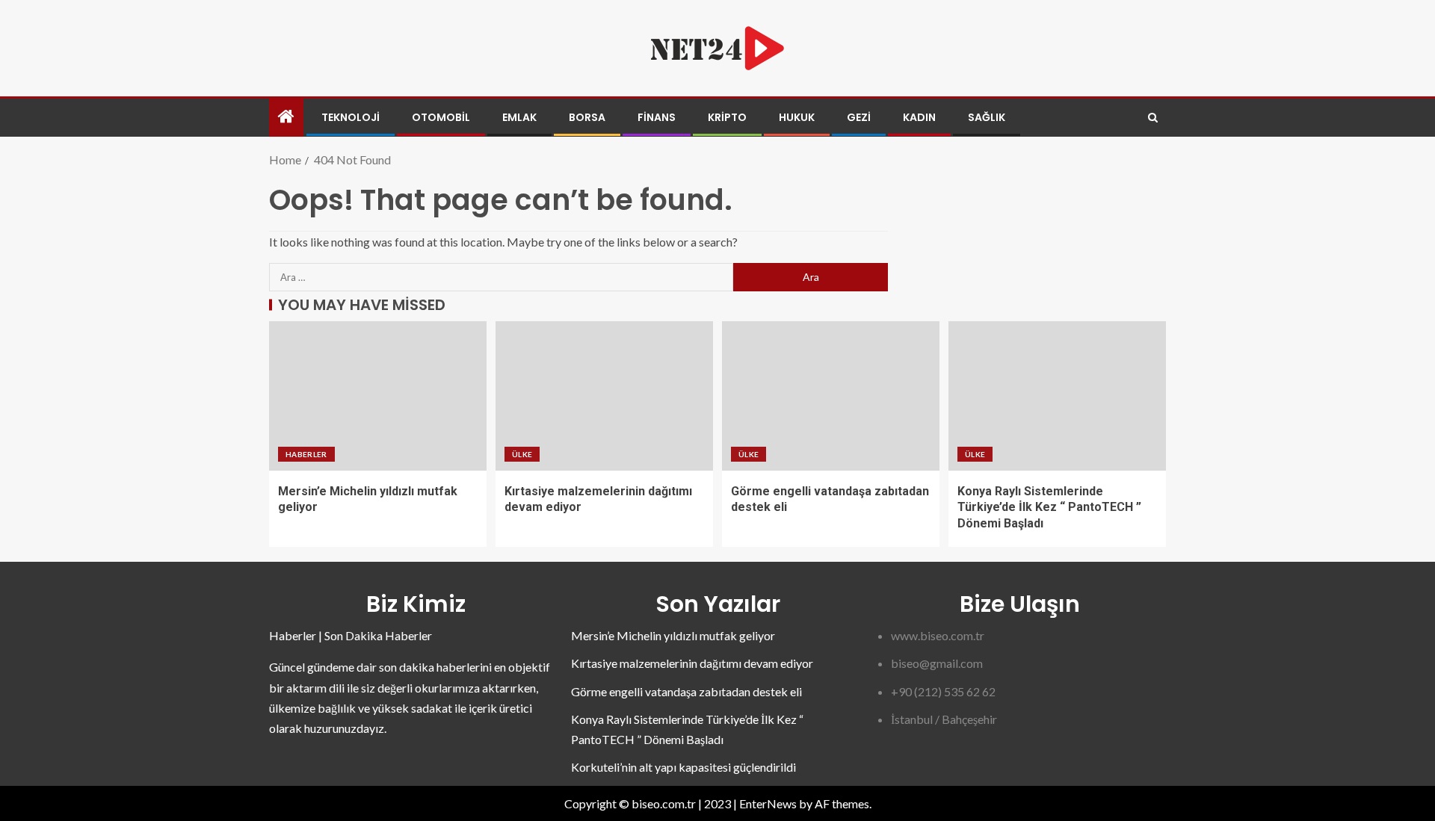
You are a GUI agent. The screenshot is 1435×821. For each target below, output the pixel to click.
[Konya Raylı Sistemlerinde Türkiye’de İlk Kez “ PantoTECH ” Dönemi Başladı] (1057, 396)
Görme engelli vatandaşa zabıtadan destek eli (686, 691)
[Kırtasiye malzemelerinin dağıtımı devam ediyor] (604, 396)
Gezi (859, 117)
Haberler (306, 454)
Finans (657, 117)
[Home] (286, 117)
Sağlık (986, 117)
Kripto (727, 117)
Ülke (522, 454)
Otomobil (441, 117)
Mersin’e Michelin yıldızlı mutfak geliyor (673, 635)
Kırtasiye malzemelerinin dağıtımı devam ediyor (692, 663)
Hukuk (797, 117)
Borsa (587, 117)
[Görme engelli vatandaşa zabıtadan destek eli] (830, 396)
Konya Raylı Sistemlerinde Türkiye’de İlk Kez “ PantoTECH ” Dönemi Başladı (1049, 507)
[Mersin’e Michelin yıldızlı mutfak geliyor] (378, 396)
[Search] (1153, 117)
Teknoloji (350, 117)
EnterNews (768, 803)
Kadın (919, 117)
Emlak (519, 117)
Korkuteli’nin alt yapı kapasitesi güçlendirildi (683, 767)
